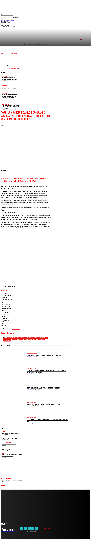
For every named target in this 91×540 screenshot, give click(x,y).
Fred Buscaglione (8, 339)
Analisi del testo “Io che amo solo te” (9, 438)
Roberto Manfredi (6, 88)
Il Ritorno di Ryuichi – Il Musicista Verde (10, 433)
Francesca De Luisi (14, 69)
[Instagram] (25, 528)
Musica (3, 431)
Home (2, 53)
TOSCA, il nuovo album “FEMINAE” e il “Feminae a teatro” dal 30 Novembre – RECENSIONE (10, 107)
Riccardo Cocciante (39, 339)
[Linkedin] (31, 161)
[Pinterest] (35, 161)
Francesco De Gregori (32, 338)
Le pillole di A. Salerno (7, 442)
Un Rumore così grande (6, 449)
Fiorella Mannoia (20, 338)
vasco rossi (7, 340)
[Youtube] (36, 528)
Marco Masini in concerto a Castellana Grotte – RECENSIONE (9, 78)
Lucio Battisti (18, 339)
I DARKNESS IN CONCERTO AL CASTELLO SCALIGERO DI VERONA (43, 404)
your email (15, 23)
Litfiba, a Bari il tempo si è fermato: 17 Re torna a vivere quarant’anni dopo (47, 421)
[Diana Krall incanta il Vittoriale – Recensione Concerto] (13, 387)
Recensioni (6, 53)
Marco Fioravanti (30, 389)
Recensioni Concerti (13, 53)
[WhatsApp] (27, 161)
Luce (2, 178)
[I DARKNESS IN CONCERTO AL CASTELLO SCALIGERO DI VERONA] (13, 404)
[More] (40, 161)
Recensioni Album (6, 104)
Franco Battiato (43, 338)
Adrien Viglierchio (6, 109)
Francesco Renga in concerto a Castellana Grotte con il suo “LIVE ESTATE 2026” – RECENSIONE (10, 96)
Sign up (3, 485)
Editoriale (4, 85)
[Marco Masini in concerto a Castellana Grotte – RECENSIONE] (13, 354)
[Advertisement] (25, 59)
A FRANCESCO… (5, 87)
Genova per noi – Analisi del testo (9, 444)
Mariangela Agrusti (31, 423)
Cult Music (4, 447)
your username (16, 16)
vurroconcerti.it (16, 329)
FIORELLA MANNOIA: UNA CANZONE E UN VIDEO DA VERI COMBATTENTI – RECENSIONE (12, 455)
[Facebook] (19, 161)
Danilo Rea (10, 338)
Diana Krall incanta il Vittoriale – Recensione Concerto (43, 388)
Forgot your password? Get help (7, 20)
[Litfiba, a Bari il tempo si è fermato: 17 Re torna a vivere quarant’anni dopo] (13, 420)
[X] (23, 161)
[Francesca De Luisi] (5, 68)
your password (16, 17)
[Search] (78, 44)
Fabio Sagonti (29, 405)
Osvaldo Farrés (28, 339)
